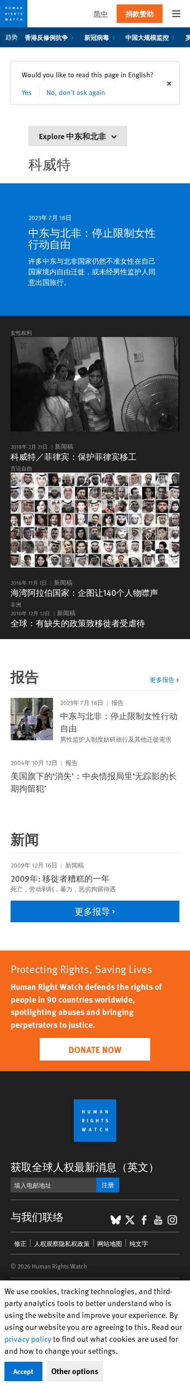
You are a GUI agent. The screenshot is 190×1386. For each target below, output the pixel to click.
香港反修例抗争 (46, 37)
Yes (27, 92)
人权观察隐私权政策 (62, 1243)
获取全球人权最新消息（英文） (85, 1166)
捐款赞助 (139, 13)
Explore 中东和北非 (73, 135)
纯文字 (138, 1243)
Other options (75, 1371)
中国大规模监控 (147, 37)
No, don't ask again (75, 92)
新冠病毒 (96, 37)
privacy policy (27, 1338)
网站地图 (109, 1243)
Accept (23, 1371)
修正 (20, 1243)
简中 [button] (101, 13)
